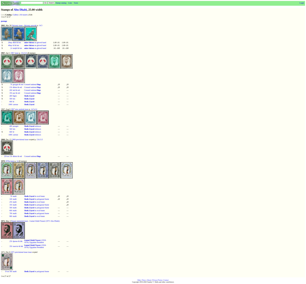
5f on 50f (8, 271)
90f (10, 216)
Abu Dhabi (20, 9)
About (149, 280)
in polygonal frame (36, 199)
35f (10, 93)
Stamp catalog (61, 3)
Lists (70, 3)
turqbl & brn (17, 48)
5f (11, 84)
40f (10, 96)
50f (10, 99)
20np (10, 42)
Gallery (15, 15)
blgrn (15, 96)
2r (11, 48)
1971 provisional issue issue (21, 252)
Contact (166, 280)
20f (10, 90)
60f (10, 102)
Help (139, 280)
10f (10, 199)
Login (302, 3)
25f (10, 202)
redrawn (32, 126)
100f (10, 104)
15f (10, 87)
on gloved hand (35, 42)
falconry (27, 25)
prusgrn (15, 126)
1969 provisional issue (20, 139)
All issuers (23, 15)
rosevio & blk (18, 246)
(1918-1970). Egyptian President (35, 241)
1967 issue (15, 53)
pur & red (16, 93)
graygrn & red (18, 84)
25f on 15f (8, 156)
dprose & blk (17, 241)
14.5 (40, 25)
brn (14, 99)
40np (10, 45)
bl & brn (16, 45)
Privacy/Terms (157, 280)
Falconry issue (17, 25)
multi (14, 196)
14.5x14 (34, 109)
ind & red (16, 90)
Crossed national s (32, 84)
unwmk (34, 25)
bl (13, 102)
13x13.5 (24, 53)
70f (10, 213)
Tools (76, 3)
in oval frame (34, 196)
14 (17, 161)
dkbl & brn (17, 42)
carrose (15, 104)
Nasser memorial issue (19, 221)
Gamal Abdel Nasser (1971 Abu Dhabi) (45, 221)
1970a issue (9, 161)
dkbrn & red (17, 87)
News (144, 280)
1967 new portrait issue (19, 109)
